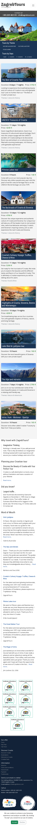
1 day (4, 57)
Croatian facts (5, 759)
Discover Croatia (6, 753)
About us (3, 765)
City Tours (4, 747)
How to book (4, 770)
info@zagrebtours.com (26, 15)
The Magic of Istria (10, 647)
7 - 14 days (19, 57)
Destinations (4, 755)
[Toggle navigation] (33, 5)
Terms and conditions (7, 767)
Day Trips (4, 744)
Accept (14, 822)
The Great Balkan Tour (11, 624)
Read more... (7, 480)
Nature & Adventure (9, 46)
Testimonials (4, 774)
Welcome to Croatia (6, 757)
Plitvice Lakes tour (9, 601)
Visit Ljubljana (8, 517)
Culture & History (24, 46)
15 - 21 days (28, 57)
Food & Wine (7, 49)
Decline (22, 822)
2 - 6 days (11, 57)
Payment (3, 772)
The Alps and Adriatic (10, 547)
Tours (2, 742)
